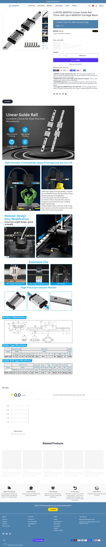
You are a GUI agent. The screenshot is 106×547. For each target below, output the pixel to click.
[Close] (68, 265)
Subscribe (52, 280)
